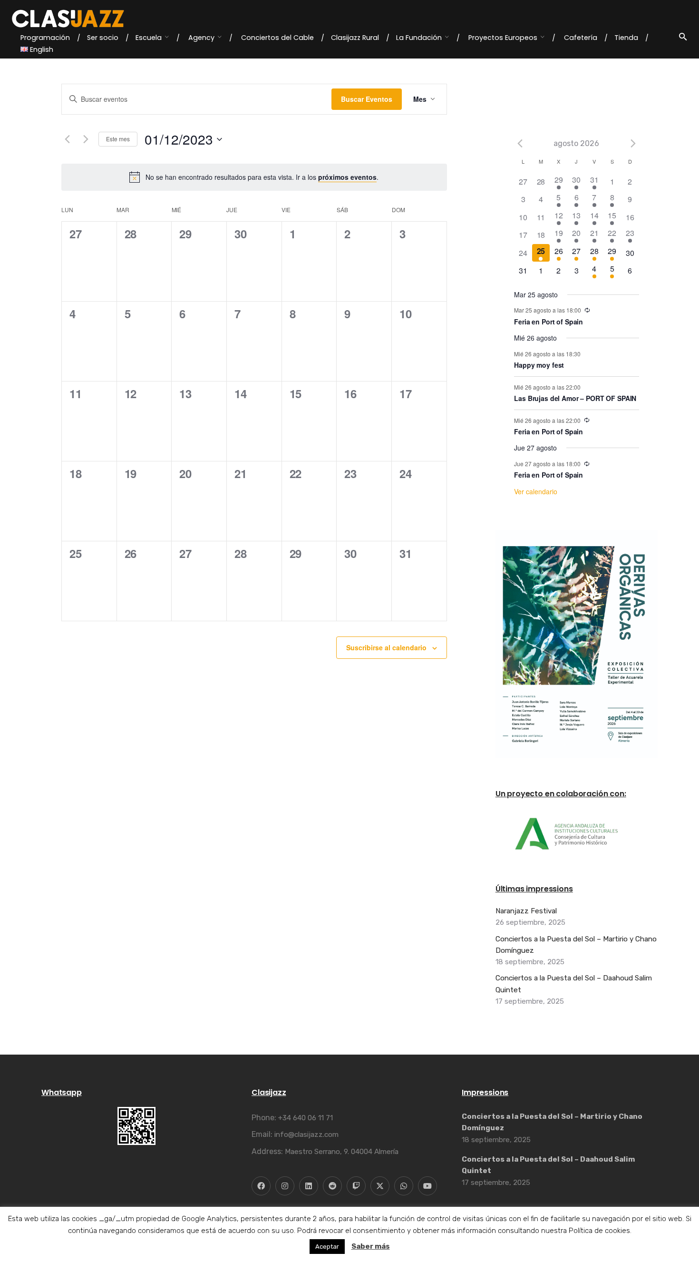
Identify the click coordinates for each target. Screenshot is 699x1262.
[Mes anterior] (67, 139)
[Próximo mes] (633, 143)
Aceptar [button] (327, 1246)
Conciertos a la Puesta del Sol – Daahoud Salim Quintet (573, 984)
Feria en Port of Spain (548, 321)
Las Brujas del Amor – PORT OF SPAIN (575, 398)
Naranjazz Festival (526, 911)
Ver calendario (535, 491)
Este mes (118, 139)
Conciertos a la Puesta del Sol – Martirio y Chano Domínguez (576, 945)
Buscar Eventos (366, 99)
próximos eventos (347, 177)
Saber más (370, 1246)
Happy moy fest (539, 365)
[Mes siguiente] (85, 139)
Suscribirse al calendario (386, 647)
